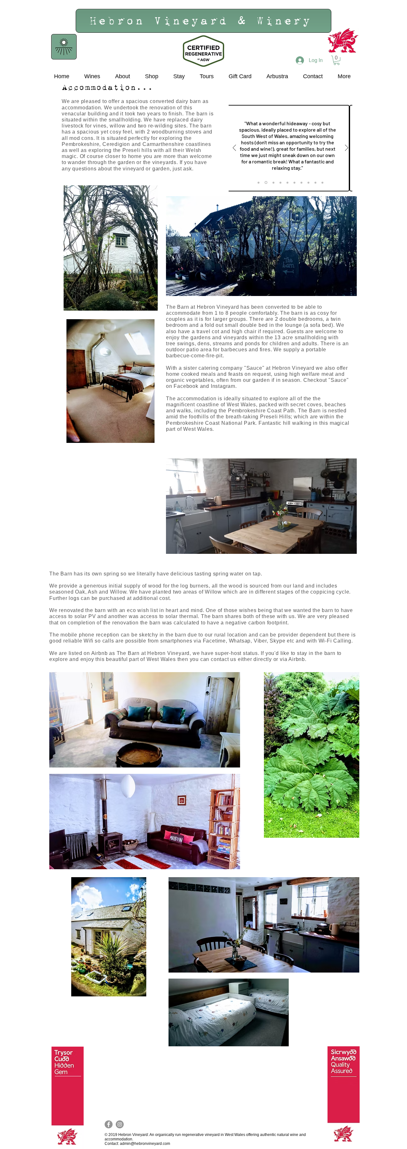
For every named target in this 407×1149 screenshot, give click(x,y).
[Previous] (234, 148)
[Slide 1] (258, 182)
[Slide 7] (301, 182)
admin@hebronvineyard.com (145, 1143)
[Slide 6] (294, 182)
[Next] (346, 148)
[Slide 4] (280, 182)
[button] (336, 60)
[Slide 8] (308, 182)
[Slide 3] (273, 182)
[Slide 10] (322, 182)
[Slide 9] (315, 182)
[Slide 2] (266, 182)
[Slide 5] (287, 182)
